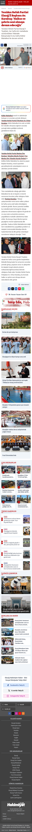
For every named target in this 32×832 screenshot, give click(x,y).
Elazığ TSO (16, 768)
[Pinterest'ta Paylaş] (19, 288)
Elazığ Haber (16, 758)
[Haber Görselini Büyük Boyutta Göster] (16, 56)
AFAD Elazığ (16, 770)
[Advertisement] (16, 669)
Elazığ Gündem (16, 723)
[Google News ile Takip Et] (27, 67)
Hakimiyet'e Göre (16, 725)
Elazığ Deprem (16, 780)
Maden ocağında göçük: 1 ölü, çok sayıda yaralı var (17, 3)
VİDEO (6, 704)
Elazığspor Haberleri (16, 772)
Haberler (3, 8)
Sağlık (16, 737)
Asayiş (16, 733)
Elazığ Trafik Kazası (16, 793)
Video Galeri (16, 742)
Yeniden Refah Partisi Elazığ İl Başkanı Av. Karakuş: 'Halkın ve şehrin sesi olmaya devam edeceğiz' (22, 8)
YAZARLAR (7, 709)
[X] (13, 713)
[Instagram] (16, 713)
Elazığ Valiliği (16, 765)
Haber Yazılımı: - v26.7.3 (16, 830)
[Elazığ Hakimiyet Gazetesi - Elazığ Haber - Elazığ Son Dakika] (16, 805)
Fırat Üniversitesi (16, 775)
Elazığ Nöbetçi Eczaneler (16, 790)
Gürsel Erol (16, 795)
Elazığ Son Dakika (16, 760)
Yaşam (16, 747)
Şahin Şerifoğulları (16, 798)
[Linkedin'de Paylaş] (16, 288)
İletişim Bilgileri (20, 814)
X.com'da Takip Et (17, 690)
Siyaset (10, 8)
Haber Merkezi (9, 67)
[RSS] (23, 713)
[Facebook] (9, 713)
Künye (4, 814)
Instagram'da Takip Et (17, 696)
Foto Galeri (16, 745)
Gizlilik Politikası (7, 819)
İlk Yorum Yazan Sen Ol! (18, 294)
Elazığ (16, 755)
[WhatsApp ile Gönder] (23, 288)
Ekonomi (16, 735)
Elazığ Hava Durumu (16, 788)
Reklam (5, 816)
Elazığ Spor (16, 728)
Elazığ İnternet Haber (16, 777)
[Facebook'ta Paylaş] (2, 45)
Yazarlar (16, 730)
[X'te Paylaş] (5, 45)
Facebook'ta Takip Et (17, 685)
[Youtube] (19, 713)
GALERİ (22, 704)
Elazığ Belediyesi (16, 763)
